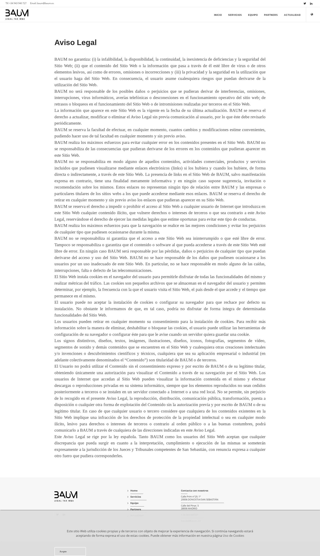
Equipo (253, 15)
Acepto (63, 551)
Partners (271, 15)
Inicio (218, 15)
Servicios (235, 15)
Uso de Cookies (233, 536)
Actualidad (292, 15)
